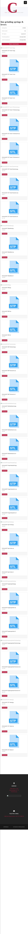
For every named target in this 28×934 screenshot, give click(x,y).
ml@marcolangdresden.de (9, 816)
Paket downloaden (14, 44)
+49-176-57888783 (20, 816)
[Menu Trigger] (25, 2)
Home (6, 12)
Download (4, 55)
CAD (9, 12)
